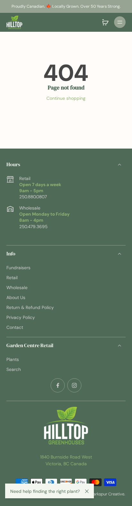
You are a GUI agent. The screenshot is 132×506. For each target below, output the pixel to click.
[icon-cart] (105, 22)
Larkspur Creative (107, 494)
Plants (12, 359)
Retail (12, 277)
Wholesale (17, 287)
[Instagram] (74, 385)
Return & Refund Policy (30, 307)
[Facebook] (58, 385)
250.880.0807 (33, 197)
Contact (14, 327)
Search (13, 369)
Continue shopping (66, 98)
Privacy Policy (20, 317)
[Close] (86, 491)
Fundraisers (18, 267)
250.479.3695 (33, 226)
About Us (15, 297)
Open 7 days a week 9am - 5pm (40, 187)
